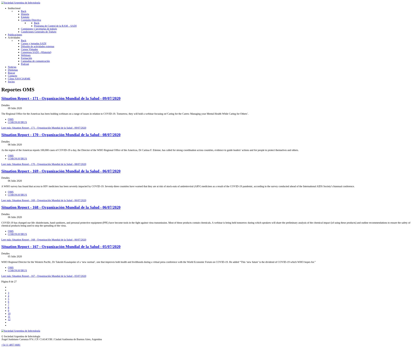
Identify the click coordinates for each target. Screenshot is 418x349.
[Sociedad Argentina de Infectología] (20, 2)
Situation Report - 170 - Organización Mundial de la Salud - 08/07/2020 (61, 135)
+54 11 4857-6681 (10, 344)
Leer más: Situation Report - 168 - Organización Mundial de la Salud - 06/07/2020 (43, 239)
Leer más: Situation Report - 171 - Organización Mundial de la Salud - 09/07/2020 (43, 127)
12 (9, 319)
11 (9, 316)
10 (9, 313)
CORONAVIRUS (17, 122)
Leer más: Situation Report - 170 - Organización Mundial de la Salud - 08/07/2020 (43, 164)
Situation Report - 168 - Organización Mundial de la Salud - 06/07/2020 (61, 207)
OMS (11, 119)
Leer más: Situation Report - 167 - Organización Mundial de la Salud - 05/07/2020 (43, 276)
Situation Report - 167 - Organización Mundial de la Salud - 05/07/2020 (61, 246)
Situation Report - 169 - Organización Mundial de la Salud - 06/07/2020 (61, 171)
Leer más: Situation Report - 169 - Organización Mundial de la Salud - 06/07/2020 (43, 200)
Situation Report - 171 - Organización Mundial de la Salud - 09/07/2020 (61, 98)
